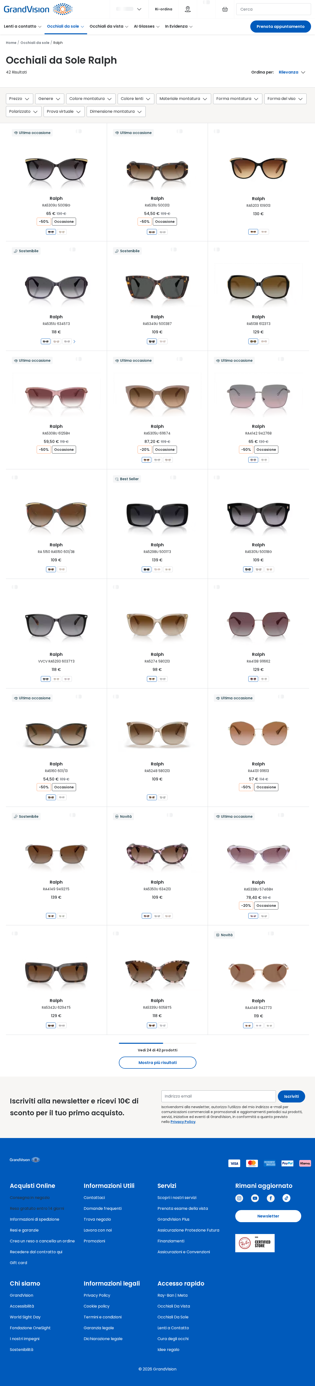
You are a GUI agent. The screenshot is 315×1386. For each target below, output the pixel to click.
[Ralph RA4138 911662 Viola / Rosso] (253, 679)
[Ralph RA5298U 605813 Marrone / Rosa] (157, 569)
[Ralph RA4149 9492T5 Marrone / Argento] (51, 916)
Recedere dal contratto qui (36, 1252)
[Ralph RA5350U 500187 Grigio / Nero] (157, 916)
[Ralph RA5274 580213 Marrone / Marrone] (152, 679)
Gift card (18, 1263)
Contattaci (94, 1197)
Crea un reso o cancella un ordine (42, 1241)
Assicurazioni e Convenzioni (184, 1252)
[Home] (38, 9)
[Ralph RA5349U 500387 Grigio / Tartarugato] (152, 341)
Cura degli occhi (173, 1339)
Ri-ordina (163, 9)
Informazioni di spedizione (34, 1219)
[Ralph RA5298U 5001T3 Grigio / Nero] (146, 569)
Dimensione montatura (112, 111)
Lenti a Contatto (173, 1328)
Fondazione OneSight (30, 1328)
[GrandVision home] (47, 1160)
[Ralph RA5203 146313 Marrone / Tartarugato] (264, 232)
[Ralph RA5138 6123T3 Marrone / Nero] (253, 341)
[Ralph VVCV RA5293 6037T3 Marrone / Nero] (45, 679)
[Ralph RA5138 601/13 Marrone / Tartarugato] (264, 341)
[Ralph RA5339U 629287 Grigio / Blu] (163, 1025)
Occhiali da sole (63, 26)
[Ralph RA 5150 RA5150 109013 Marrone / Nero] (62, 569)
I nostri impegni (24, 1339)
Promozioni (94, 1241)
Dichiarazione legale (103, 1339)
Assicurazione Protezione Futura (188, 1230)
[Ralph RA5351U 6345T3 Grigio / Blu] (45, 341)
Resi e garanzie (24, 1230)
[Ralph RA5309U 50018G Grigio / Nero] (51, 232)
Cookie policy (97, 1306)
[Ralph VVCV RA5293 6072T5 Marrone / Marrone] (56, 679)
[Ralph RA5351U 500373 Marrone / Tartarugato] (56, 341)
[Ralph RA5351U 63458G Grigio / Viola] (67, 341)
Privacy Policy (183, 1121)
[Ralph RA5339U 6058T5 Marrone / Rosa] (152, 1025)
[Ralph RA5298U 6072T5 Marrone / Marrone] (168, 569)
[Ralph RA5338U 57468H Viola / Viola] (253, 916)
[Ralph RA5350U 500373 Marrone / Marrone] (168, 916)
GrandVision (21, 1295)
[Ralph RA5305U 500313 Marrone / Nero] (168, 460)
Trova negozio (97, 1219)
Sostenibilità (21, 1349)
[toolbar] (157, 106)
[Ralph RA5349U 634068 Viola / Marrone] (163, 341)
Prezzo (15, 98)
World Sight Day (25, 1317)
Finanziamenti (171, 1241)
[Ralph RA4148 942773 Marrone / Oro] (248, 1025)
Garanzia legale (99, 1328)
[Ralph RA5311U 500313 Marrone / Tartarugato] (152, 232)
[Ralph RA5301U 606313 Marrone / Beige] (269, 569)
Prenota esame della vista (183, 1208)
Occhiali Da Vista (174, 1306)
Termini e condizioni (103, 1317)
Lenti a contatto (20, 26)
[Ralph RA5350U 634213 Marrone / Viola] (146, 916)
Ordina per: (262, 72)
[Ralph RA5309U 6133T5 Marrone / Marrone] (62, 232)
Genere (45, 98)
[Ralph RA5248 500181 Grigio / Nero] (163, 797)
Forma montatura (233, 98)
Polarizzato (20, 111)
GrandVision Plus (173, 1219)
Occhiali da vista (106, 26)
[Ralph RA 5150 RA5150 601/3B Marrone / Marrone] (51, 569)
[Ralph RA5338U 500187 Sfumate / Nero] (264, 916)
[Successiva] (74, 341)
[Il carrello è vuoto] (225, 9)
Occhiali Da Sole (173, 1317)
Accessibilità (22, 1306)
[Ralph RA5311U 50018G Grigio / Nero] (163, 232)
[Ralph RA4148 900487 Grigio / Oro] (269, 1025)
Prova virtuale (60, 111)
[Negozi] (187, 9)
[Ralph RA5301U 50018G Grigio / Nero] (248, 569)
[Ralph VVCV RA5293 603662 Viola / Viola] (67, 679)
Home (11, 42)
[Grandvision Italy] (271, 1198)
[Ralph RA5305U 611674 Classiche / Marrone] (146, 460)
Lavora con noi (98, 1230)
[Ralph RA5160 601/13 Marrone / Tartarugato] (51, 797)
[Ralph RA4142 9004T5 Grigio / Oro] (264, 460)
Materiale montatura (179, 98)
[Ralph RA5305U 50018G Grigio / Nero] (157, 460)
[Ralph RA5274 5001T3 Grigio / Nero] (163, 679)
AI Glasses (144, 26)
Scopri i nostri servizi (177, 1197)
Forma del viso (282, 98)
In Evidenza (176, 26)
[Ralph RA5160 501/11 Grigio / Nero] (62, 797)
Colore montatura (87, 98)
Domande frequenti (103, 1208)
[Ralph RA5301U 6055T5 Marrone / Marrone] (258, 569)
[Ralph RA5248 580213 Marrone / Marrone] (152, 797)
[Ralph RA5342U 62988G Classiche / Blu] (62, 1025)
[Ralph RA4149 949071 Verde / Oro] (62, 916)
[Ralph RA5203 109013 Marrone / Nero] (253, 232)
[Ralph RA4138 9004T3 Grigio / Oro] (264, 679)
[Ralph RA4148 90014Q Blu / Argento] (258, 1025)
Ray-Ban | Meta (173, 1295)
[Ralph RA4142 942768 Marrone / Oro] (253, 460)
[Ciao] (129, 9)
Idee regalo (168, 1349)
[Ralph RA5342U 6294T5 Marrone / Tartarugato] (51, 1025)
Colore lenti (132, 98)
